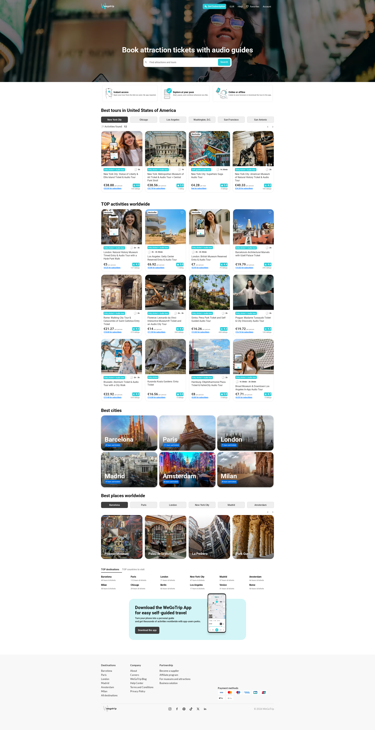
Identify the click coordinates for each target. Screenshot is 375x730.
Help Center (136, 683)
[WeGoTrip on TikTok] (191, 709)
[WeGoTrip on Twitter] (198, 709)
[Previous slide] (267, 127)
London (105, 679)
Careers (134, 674)
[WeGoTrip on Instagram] (170, 709)
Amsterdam (107, 687)
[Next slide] (272, 127)
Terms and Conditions (141, 687)
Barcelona (106, 670)
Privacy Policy (137, 691)
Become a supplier (169, 670)
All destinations (109, 695)
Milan (104, 691)
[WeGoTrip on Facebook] (177, 709)
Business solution (169, 683)
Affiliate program (169, 674)
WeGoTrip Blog (138, 679)
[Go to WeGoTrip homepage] (110, 6)
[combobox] (182, 62)
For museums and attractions (175, 679)
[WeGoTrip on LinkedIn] (205, 709)
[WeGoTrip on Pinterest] (184, 709)
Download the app (147, 630)
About (133, 670)
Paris (103, 674)
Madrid (105, 683)
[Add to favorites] (138, 134)
